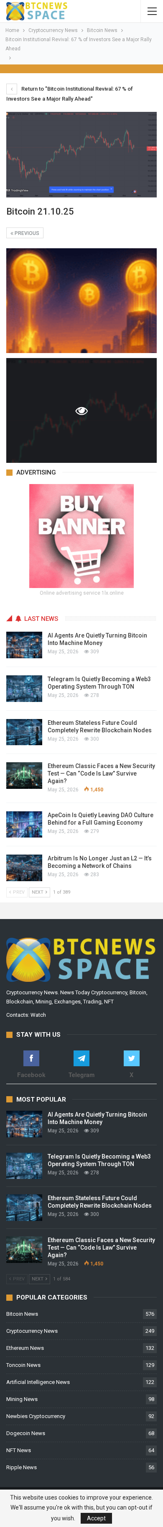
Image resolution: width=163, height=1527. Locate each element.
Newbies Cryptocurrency (35, 1416)
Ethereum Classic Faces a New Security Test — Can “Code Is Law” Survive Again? (101, 773)
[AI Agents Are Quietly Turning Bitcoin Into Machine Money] (24, 645)
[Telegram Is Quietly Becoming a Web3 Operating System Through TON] (24, 688)
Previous (26, 233)
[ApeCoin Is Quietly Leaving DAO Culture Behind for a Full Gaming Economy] (24, 824)
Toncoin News (23, 1365)
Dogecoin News (25, 1433)
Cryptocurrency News (32, 1331)
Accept (96, 1518)
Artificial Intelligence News (38, 1382)
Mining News (22, 1399)
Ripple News (21, 1467)
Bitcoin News (22, 1314)
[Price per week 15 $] (81, 535)
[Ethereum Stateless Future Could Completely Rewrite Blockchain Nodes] (24, 732)
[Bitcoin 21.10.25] (81, 300)
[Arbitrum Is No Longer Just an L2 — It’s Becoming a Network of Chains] (24, 868)
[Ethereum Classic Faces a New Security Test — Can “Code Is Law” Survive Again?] (24, 775)
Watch (38, 1015)
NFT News (18, 1450)
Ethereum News (25, 1348)
